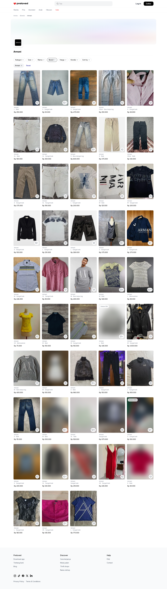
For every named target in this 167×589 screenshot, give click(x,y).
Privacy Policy (19, 581)
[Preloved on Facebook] (23, 575)
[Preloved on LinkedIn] (31, 575)
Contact (110, 563)
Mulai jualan (64, 563)
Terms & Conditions (33, 581)
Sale (57, 10)
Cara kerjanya (65, 559)
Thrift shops (64, 566)
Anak (40, 10)
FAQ (108, 559)
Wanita (16, 10)
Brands (22, 16)
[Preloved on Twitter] (27, 575)
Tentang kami (19, 563)
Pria (23, 10)
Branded (32, 10)
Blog (15, 566)
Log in (138, 4)
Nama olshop (65, 570)
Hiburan (49, 10)
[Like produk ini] (37, 103)
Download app (19, 559)
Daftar (148, 4)
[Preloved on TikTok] (19, 575)
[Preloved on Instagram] (15, 575)
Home (16, 16)
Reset (28, 65)
